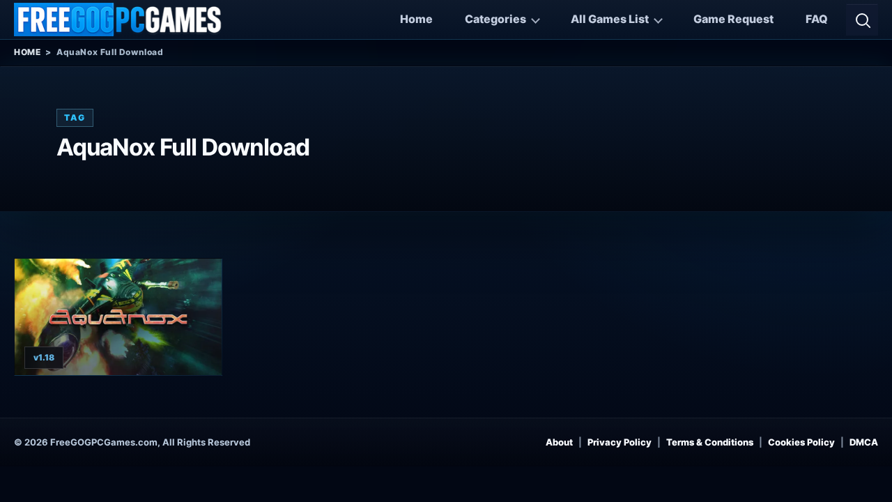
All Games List (610, 19)
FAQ (817, 19)
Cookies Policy (801, 442)
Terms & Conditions (709, 442)
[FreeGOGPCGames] (118, 19)
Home (416, 19)
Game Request (733, 19)
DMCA (863, 442)
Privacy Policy (619, 442)
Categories (495, 19)
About (559, 442)
